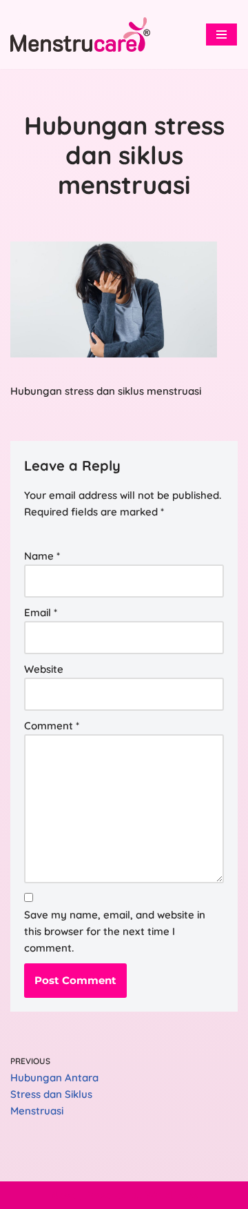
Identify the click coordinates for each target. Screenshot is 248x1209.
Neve (63, 1194)
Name (42, 555)
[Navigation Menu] (221, 34)
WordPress (171, 1194)
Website (43, 669)
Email (40, 612)
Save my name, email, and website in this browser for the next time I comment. (114, 931)
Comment (51, 725)
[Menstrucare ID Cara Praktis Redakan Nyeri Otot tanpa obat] (80, 34)
